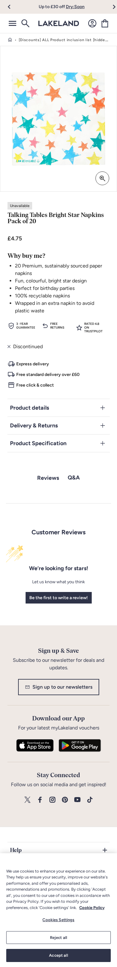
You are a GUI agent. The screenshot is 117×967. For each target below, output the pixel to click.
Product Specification (38, 443)
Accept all (58, 955)
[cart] (105, 23)
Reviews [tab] (48, 477)
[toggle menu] (12, 23)
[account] (92, 23)
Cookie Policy (92, 907)
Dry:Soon (75, 6)
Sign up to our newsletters (62, 687)
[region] (58, 910)
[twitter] (27, 800)
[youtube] (77, 800)
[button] (13, 7)
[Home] (9, 40)
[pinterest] (65, 800)
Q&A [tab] (74, 477)
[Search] (25, 23)
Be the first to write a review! (58, 597)
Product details (29, 407)
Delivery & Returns (34, 425)
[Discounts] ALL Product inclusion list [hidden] (64, 40)
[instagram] (52, 800)
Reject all (58, 937)
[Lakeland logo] (58, 23)
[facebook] (40, 800)
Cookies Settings (58, 919)
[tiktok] (90, 800)
